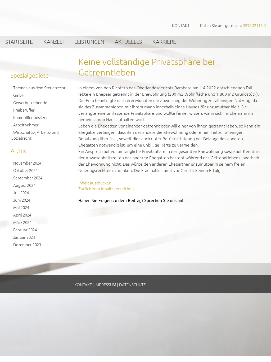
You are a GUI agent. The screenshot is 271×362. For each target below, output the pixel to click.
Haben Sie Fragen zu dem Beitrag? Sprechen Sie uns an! (130, 200)
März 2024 (22, 222)
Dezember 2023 (27, 244)
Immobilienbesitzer (30, 117)
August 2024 (24, 185)
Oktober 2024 (25, 170)
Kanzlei (53, 41)
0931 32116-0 (254, 25)
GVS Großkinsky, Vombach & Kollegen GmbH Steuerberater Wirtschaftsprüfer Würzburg (40, 18)
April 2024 (22, 215)
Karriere (164, 41)
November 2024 (27, 163)
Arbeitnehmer (26, 124)
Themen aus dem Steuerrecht (39, 87)
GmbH (18, 95)
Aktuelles (128, 41)
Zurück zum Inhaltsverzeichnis (106, 188)
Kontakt (180, 25)
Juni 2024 (21, 200)
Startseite (19, 41)
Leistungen (89, 41)
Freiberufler (24, 110)
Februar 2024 (25, 229)
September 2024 (27, 177)
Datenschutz (132, 284)
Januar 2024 (24, 237)
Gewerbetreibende (30, 102)
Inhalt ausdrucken (94, 183)
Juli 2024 (21, 192)
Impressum (105, 284)
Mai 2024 (21, 207)
